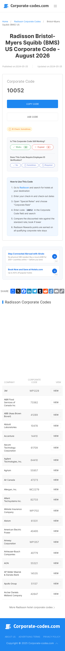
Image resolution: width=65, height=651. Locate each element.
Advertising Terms (29, 636)
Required (48, 165)
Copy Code (32, 104)
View (55, 390)
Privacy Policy (51, 636)
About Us (10, 636)
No (16, 165)
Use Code (32, 117)
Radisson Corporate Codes (27, 21)
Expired (43, 147)
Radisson (24, 187)
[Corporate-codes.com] (27, 6)
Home (5, 21)
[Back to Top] (57, 643)
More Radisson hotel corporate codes (31, 607)
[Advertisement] (32, 340)
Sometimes (31, 165)
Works (21, 147)
